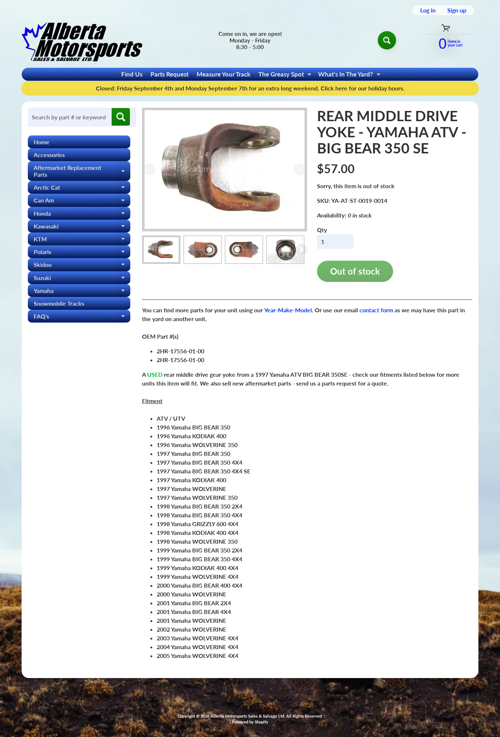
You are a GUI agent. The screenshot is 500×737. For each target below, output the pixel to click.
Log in (428, 10)
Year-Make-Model (288, 309)
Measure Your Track (223, 74)
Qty (322, 229)
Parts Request (169, 74)
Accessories (49, 154)
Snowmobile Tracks (59, 303)
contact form (376, 309)
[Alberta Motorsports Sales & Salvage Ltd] (82, 40)
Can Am (82, 201)
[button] (161, 249)
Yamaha (82, 292)
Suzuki (82, 279)
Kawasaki (82, 227)
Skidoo (82, 266)
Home (41, 141)
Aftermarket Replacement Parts (82, 171)
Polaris (82, 253)
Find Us (131, 74)
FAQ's (82, 318)
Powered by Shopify (250, 721)
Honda (82, 215)
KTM (82, 240)
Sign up (456, 10)
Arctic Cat (82, 189)
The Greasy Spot (285, 75)
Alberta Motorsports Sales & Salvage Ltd (247, 716)
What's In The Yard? (350, 75)
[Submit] (121, 117)
